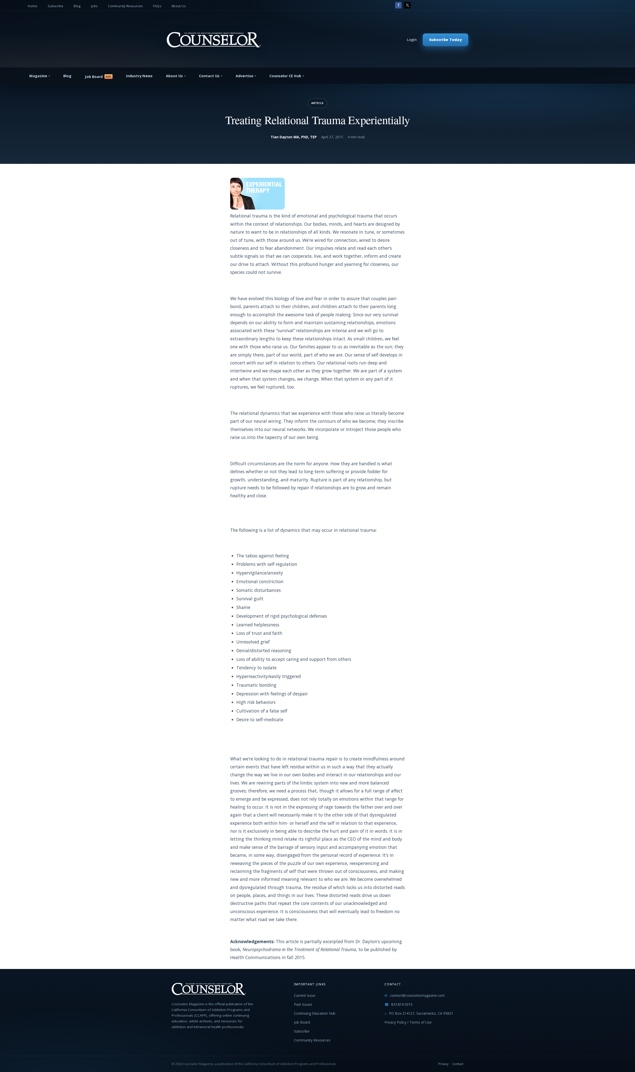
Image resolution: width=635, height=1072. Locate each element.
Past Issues (303, 1004)
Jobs (94, 6)
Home (32, 6)
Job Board (94, 76)
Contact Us (209, 75)
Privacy (443, 1064)
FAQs (157, 6)
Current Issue (304, 995)
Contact (457, 1064)
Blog (77, 6)
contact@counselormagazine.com (417, 995)
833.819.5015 (402, 1004)
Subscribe (55, 6)
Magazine (38, 75)
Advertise (244, 75)
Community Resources (125, 6)
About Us (178, 6)
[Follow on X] (407, 5)
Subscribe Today (445, 39)
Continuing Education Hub (314, 1013)
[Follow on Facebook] (398, 5)
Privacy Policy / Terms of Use (408, 1022)
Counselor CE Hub (285, 75)
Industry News (139, 75)
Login (412, 39)
